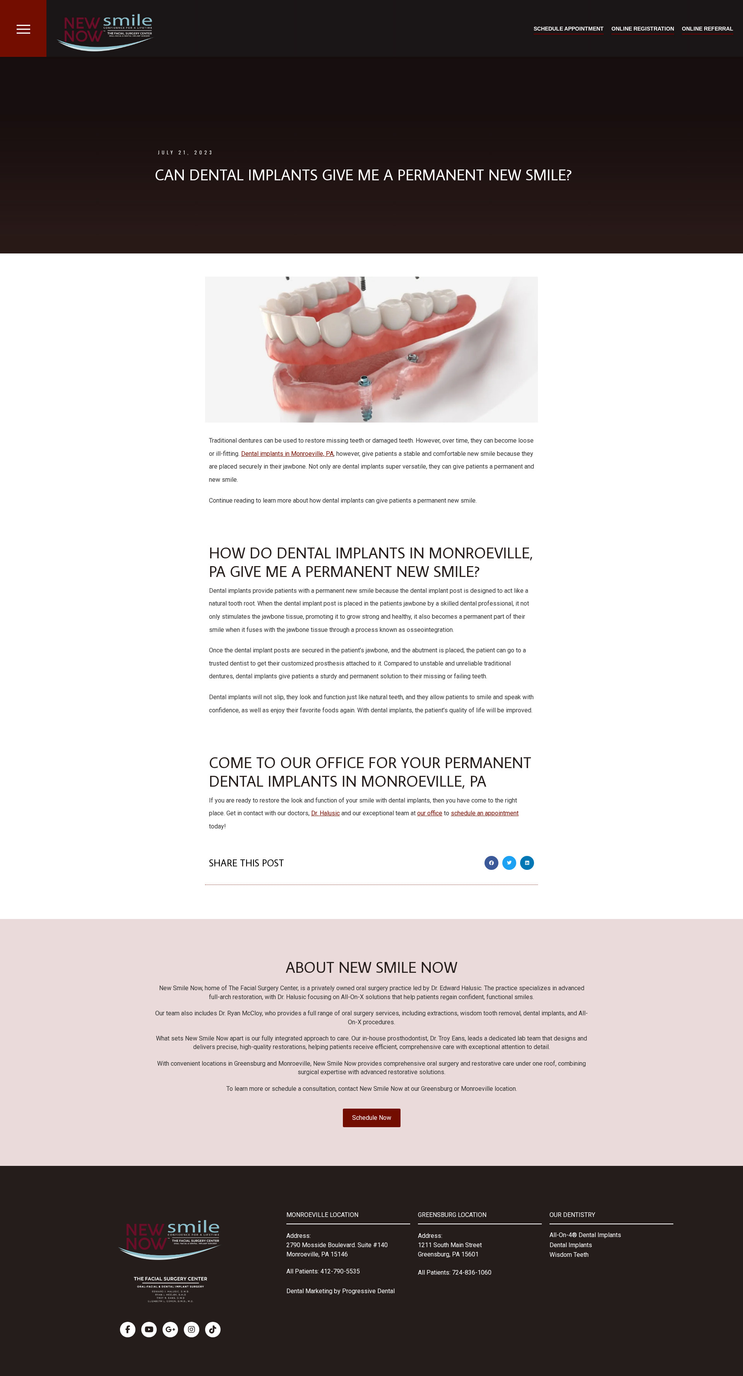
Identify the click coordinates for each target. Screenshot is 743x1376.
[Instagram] (191, 1329)
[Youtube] (149, 1329)
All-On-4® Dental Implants (585, 1235)
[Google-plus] (170, 1329)
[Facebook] (127, 1329)
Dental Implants (571, 1245)
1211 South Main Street (450, 1245)
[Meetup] (213, 1329)
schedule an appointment (485, 813)
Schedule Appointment (569, 29)
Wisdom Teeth (569, 1254)
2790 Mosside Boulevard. (322, 1245)
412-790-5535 (340, 1271)
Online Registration (642, 29)
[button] (491, 863)
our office (429, 813)
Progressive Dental (368, 1291)
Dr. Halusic (325, 813)
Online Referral (707, 29)
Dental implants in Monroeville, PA (287, 453)
